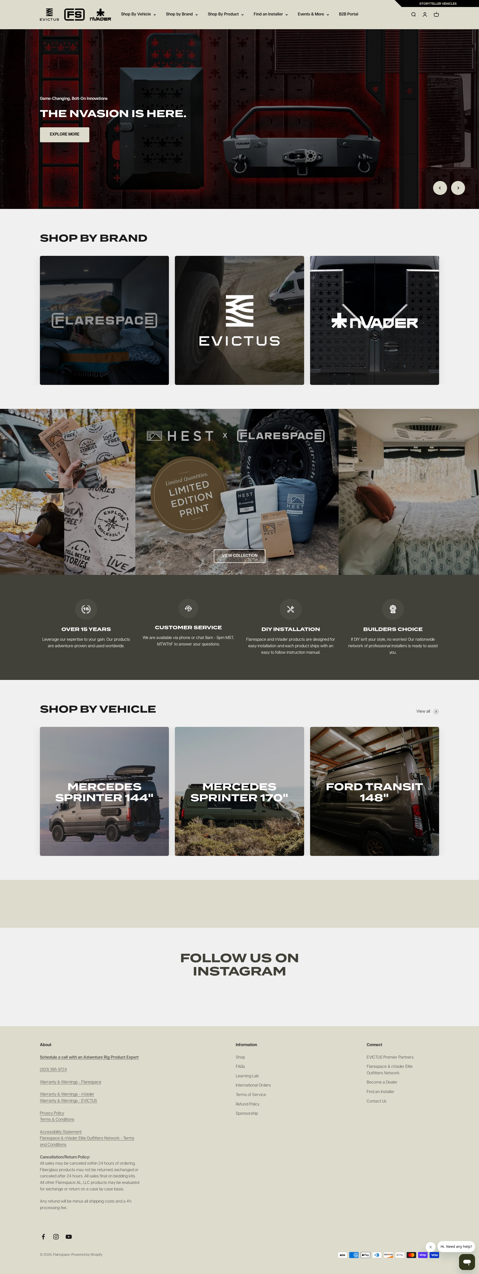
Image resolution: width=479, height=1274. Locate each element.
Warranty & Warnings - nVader (67, 1095)
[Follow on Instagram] (56, 1236)
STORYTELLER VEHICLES (438, 3)
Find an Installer (268, 14)
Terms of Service (251, 1095)
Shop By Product (223, 14)
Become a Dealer (382, 1083)
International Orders (253, 1086)
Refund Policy (247, 1105)
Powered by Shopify (86, 1255)
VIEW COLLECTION (239, 556)
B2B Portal (348, 14)
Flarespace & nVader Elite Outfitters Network (390, 1070)
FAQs (240, 1067)
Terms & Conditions (57, 1120)
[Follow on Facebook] (43, 1236)
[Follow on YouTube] (68, 1236)
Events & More (311, 14)
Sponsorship (247, 1114)
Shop (240, 1058)
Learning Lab (247, 1076)
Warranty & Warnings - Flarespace (70, 1082)
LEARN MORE (62, 135)
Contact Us (376, 1102)
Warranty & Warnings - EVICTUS (68, 1101)
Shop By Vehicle (136, 14)
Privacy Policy (52, 1113)
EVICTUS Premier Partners (390, 1058)
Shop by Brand (179, 14)
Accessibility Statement (61, 1132)
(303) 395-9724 (53, 1070)
